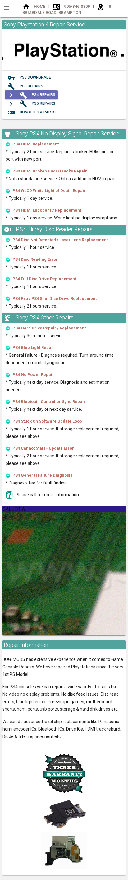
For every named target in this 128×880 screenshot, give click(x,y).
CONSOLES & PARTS (31, 112)
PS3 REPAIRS (25, 86)
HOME (39, 6)
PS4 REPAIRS (31, 95)
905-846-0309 (77, 6)
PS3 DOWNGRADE (29, 77)
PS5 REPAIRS (31, 104)
